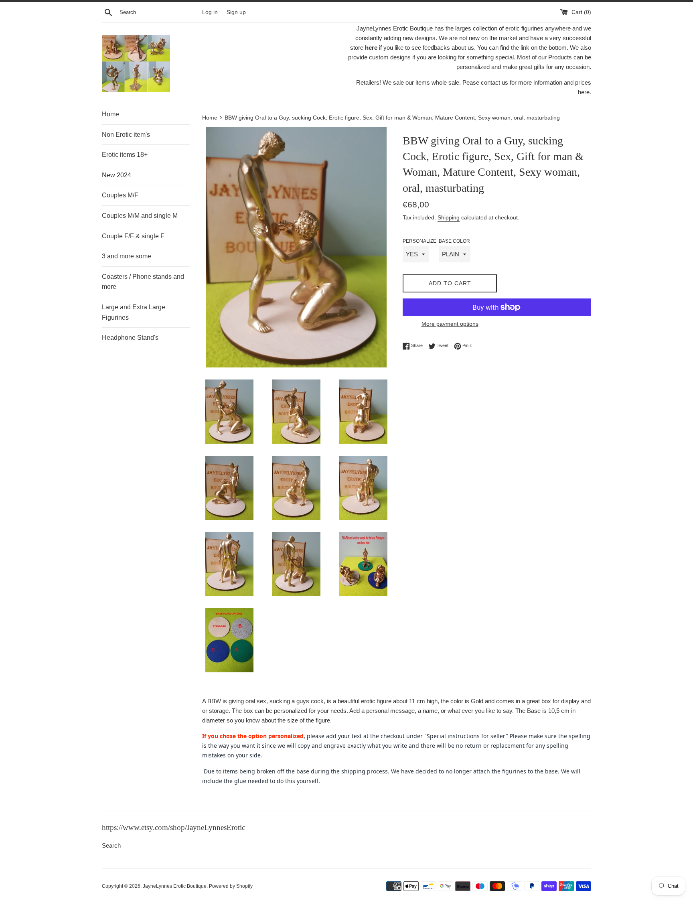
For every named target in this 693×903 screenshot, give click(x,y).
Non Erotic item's (126, 134)
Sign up (236, 12)
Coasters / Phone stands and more (143, 281)
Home (110, 114)
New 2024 (116, 175)
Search (111, 845)
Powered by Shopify (231, 886)
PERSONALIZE (419, 241)
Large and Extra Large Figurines (133, 312)
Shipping (449, 217)
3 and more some (126, 256)
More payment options (449, 324)
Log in (210, 12)
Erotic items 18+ (125, 154)
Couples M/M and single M (140, 215)
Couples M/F (120, 195)
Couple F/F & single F (133, 236)
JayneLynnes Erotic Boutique (175, 886)
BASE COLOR (454, 241)
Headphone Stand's (130, 337)
